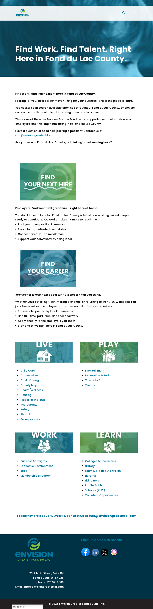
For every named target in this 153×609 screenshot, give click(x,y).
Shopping (27, 414)
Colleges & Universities (100, 461)
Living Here (92, 480)
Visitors (90, 385)
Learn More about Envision (103, 471)
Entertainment (94, 370)
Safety (25, 409)
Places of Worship (33, 400)
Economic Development (37, 466)
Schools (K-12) (95, 490)
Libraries (90, 476)
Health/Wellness (32, 390)
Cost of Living (30, 380)
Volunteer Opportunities (101, 495)
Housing (26, 395)
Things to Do (93, 380)
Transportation (31, 419)
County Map (29, 385)
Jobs (24, 471)
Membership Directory (36, 476)
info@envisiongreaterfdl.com (35, 135)
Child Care (28, 370)
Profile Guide (93, 485)
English (20, 606)
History (90, 466)
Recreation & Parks (98, 375)
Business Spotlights (34, 461)
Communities (29, 375)
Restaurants (29, 404)
